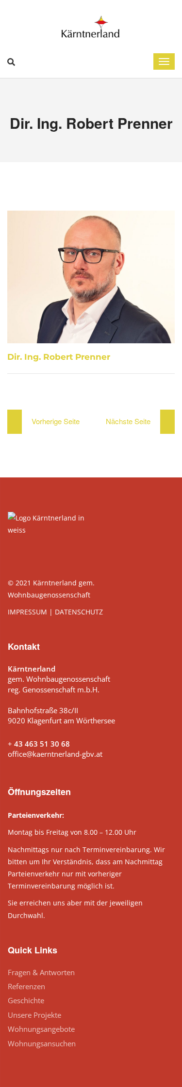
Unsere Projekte (34, 1015)
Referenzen (26, 986)
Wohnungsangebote (41, 1029)
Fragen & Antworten (41, 972)
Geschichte (26, 1000)
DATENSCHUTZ (79, 611)
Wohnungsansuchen (42, 1043)
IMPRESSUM (27, 611)
